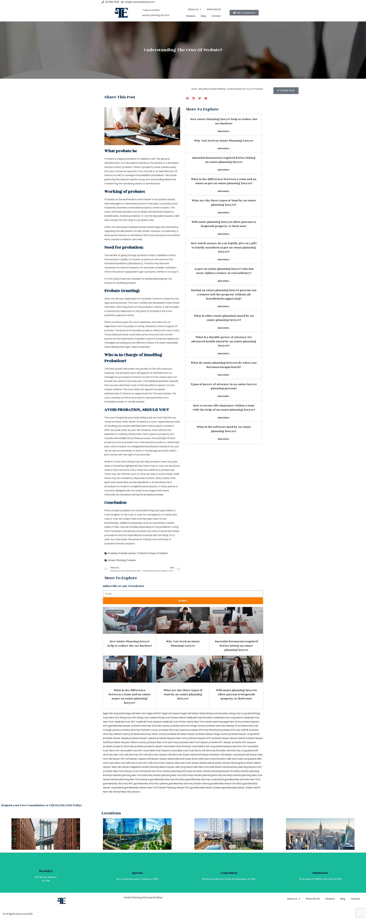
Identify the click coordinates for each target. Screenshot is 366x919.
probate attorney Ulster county (149, 734)
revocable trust (179, 750)
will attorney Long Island (240, 750)
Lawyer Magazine (131, 767)
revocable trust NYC (131, 750)
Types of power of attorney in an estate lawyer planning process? (224, 386)
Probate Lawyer (127, 553)
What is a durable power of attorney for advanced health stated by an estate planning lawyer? (223, 341)
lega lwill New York (136, 713)
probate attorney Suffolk (234, 730)
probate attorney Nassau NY (222, 725)
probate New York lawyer (193, 742)
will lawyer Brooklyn (209, 754)
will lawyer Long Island (232, 754)
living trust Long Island (241, 713)
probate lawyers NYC (199, 738)
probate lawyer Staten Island (228, 738)
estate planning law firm (156, 15)
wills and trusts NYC (137, 763)
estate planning (154, 278)
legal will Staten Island (193, 713)
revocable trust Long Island (207, 746)
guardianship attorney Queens (151, 783)
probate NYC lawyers (244, 742)
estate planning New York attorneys (173, 775)
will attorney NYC (134, 754)
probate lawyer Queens (143, 738)
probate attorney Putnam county (139, 730)
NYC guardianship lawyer (117, 725)
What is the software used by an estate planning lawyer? (224, 429)
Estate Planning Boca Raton (238, 763)
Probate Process (146, 553)
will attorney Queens (155, 754)
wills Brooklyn (214, 763)
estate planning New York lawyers (130, 779)
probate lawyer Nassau (116, 738)
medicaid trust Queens (148, 721)
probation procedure (151, 175)
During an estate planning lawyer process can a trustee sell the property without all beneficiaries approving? (223, 294)
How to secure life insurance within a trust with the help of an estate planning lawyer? (224, 407)
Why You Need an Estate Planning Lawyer (223, 141)
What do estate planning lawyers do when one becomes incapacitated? (224, 365)
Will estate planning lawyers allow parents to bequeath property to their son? (224, 224)
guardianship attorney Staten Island (188, 783)
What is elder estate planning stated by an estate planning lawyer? (224, 318)
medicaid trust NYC (124, 721)
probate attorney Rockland (204, 730)
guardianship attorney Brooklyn (167, 779)
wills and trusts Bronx (186, 758)
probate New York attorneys (163, 742)
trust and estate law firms (147, 771)
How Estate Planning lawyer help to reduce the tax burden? (223, 121)
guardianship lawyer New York (141, 787)
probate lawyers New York (172, 738)
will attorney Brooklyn (214, 750)
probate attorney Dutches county (150, 725)
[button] (187, 98)
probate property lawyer (148, 746)
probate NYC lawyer (220, 742)
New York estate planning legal (211, 721)
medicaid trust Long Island (228, 717)
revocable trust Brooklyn (177, 746)
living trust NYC (128, 717)
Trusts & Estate (150, 10)
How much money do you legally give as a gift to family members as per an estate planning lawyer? (224, 247)
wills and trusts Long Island (241, 758)
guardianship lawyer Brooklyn (225, 783)
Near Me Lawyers (130, 791)
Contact (216, 16)
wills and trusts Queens (161, 763)
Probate (112, 553)
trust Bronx (195, 750)
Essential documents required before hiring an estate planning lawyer (223, 160)
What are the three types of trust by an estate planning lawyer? (224, 202)
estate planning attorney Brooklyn (213, 775)
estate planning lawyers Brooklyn (222, 771)
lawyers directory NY (235, 746)
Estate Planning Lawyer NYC (173, 787)
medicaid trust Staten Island (178, 721)
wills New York (201, 767)
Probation (162, 553)
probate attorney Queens (173, 730)
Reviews (190, 16)
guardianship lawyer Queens (206, 787)
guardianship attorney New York (242, 779)
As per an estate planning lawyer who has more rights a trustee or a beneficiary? (223, 271)
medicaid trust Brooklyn (199, 717)
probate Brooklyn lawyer (181, 734)
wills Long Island (184, 767)
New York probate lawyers (244, 721)
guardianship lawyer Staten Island (241, 787)
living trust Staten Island (172, 717)
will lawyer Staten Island (160, 758)
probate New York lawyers (118, 771)
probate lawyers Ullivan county (128, 742)
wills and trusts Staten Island (190, 763)
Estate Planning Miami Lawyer (158, 767)
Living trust (146, 417)
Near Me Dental (112, 791)
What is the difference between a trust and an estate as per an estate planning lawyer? (223, 181)
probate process (153, 494)
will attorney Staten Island (182, 754)
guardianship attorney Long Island (205, 779)
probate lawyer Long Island (244, 734)
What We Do (214, 9)
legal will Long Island (114, 713)
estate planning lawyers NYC (246, 767)
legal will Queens (171, 713)
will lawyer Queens (136, 758)
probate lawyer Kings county (212, 734)
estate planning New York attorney (133, 775)
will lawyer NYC (117, 758)
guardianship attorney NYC (118, 783)
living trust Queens (147, 717)
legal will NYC (154, 713)
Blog (203, 16)
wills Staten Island (219, 767)
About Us (193, 9)
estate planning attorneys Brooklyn (183, 771)
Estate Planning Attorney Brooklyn (143, 897)
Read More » (224, 131)
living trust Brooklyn (218, 713)
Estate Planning (116, 560)
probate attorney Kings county (187, 725)
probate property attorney (118, 746)
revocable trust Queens (156, 750)
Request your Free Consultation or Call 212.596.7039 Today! (41, 805)
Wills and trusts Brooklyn (212, 758)
